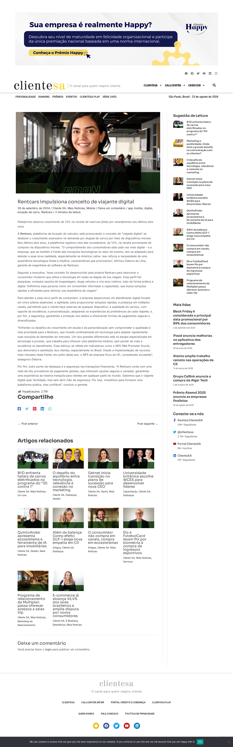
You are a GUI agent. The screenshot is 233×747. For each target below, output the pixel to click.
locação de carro (29, 212)
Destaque (71, 494)
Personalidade (26, 96)
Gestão (57, 498)
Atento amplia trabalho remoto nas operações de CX (193, 360)
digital (148, 208)
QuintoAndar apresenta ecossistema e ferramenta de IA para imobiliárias (32, 539)
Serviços (128, 561)
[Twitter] (27, 408)
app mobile (135, 208)
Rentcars (46, 212)
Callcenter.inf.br (92, 702)
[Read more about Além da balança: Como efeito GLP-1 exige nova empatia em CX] (68, 517)
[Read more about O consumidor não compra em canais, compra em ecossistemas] (103, 517)
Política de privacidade (140, 713)
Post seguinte (147, 423)
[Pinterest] (34, 408)
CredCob (194, 85)
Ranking (44, 96)
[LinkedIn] (42, 408)
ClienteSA (151, 85)
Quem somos (86, 713)
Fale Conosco (109, 713)
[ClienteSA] (174, 455)
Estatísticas (59, 624)
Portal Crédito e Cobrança (128, 702)
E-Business (72, 620)
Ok (200, 741)
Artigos (57, 547)
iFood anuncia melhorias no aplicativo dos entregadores (192, 340)
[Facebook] (19, 408)
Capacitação (130, 491)
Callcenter (173, 85)
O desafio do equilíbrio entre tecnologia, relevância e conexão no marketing (66, 481)
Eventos (71, 96)
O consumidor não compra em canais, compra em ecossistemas (103, 537)
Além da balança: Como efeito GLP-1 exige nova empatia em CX (67, 537)
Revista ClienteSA (190, 420)
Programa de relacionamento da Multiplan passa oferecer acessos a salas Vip (31, 604)
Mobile (90, 208)
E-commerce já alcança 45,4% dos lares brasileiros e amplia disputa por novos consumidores (66, 605)
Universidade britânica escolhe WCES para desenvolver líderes (138, 480)
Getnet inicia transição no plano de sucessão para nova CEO (100, 480)
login (48, 649)
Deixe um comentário (111, 208)
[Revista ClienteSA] (174, 420)
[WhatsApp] (50, 408)
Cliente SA (59, 208)
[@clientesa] (174, 432)
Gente (104, 491)
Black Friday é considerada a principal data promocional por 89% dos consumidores (192, 317)
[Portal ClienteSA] (174, 443)
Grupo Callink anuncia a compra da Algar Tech (192, 378)
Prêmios (57, 96)
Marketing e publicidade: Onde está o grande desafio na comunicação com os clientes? (200, 147)
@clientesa (185, 432)
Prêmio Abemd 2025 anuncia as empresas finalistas (190, 397)
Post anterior (28, 423)
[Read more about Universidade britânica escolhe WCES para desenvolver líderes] (138, 458)
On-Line (22, 495)
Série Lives (109, 96)
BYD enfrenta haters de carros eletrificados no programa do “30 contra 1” (32, 480)
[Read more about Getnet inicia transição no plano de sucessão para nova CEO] (103, 458)
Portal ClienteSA (189, 444)
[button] (214, 85)
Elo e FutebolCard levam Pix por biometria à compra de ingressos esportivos (134, 542)
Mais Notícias (76, 208)
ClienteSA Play (90, 96)
